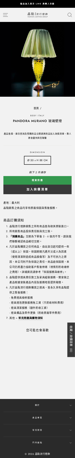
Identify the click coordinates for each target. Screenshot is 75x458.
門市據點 (37, 442)
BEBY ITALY (37, 115)
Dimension (37, 152)
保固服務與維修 (53, 272)
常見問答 (37, 430)
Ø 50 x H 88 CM (37, 160)
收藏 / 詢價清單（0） (71, 339)
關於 (37, 405)
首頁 (36, 108)
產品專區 (37, 417)
